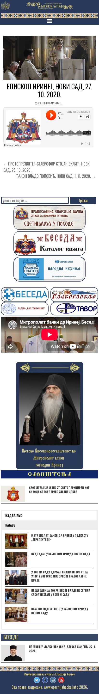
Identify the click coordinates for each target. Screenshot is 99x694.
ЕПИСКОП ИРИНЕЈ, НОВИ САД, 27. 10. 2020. (49, 90)
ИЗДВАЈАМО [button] (14, 515)
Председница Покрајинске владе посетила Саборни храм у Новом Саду (60, 592)
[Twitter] (37, 680)
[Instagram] (53, 680)
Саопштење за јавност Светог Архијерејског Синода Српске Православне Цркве (59, 490)
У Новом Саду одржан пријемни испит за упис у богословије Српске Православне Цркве (59, 576)
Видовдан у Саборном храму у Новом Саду (60, 554)
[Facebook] (45, 680)
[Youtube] (61, 680)
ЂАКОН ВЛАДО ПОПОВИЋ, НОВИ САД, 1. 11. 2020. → (56, 176)
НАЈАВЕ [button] (10, 525)
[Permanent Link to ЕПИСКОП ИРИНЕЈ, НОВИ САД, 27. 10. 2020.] (49, 58)
